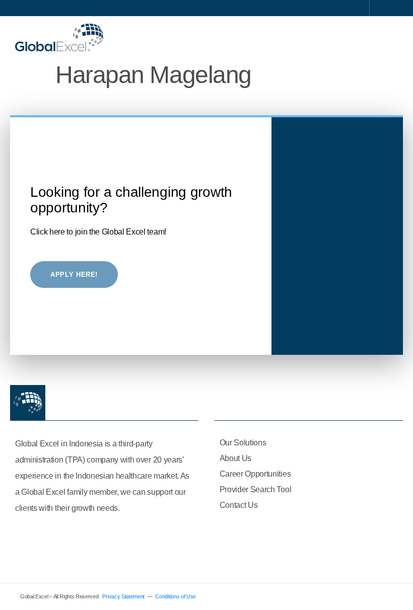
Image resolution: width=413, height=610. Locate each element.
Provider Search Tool (256, 489)
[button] (391, 37)
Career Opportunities (255, 474)
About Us (235, 458)
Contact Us (239, 505)
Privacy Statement (123, 596)
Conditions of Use (175, 596)
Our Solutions (243, 442)
